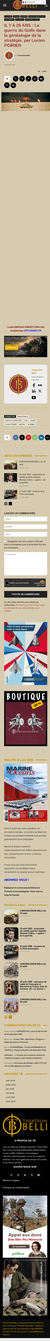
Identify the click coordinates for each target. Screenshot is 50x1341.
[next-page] (10, 503)
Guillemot (8, 1055)
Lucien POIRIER (11, 424)
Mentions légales (11, 1180)
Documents (19, 19)
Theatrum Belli (24, 55)
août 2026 (10, 1080)
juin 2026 (10, 1089)
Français (30, 2)
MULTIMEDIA (9, 19)
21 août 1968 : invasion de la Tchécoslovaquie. (32, 947)
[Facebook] (15, 78)
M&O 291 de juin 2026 (18, 759)
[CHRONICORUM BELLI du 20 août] (11, 1005)
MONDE (24, 16)
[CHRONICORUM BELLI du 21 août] (11, 970)
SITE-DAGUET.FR (32, 330)
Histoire (16, 16)
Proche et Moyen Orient (37, 16)
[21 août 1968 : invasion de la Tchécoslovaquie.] (10, 494)
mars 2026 (11, 1101)
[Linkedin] (41, 78)
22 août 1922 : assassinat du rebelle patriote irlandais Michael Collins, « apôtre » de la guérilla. (33, 932)
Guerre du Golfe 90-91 (13, 420)
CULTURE (8, 16)
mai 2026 (10, 1093)
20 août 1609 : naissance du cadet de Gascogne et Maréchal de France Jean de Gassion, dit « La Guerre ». (33, 985)
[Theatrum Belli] (9, 55)
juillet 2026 (11, 1084)
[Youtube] (34, 397)
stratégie (31, 424)
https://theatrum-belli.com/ (38, 378)
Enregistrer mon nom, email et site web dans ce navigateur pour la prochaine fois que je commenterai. (25, 544)
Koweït (32, 420)
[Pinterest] (28, 78)
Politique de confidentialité (16, 1187)
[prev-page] (6, 503)
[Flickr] (40, 385)
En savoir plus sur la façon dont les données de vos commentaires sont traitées (24, 608)
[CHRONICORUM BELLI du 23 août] (10, 464)
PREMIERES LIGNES (32, 19)
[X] (22, 78)
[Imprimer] (13, 85)
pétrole (22, 424)
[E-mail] (7, 85)
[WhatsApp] (35, 78)
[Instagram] (18, 1175)
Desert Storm (23, 416)
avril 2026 (10, 1097)
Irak (26, 420)
